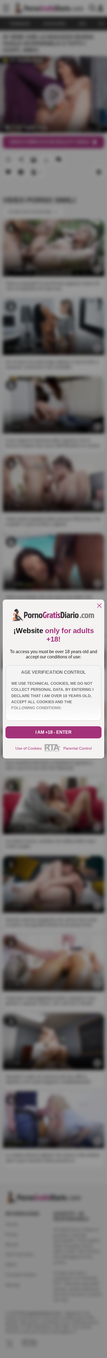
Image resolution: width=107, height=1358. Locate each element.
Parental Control (77, 748)
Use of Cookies (28, 748)
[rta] (52, 751)
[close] (99, 606)
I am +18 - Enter (53, 732)
